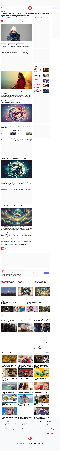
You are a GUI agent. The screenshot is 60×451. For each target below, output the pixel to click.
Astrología (11, 244)
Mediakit (49, 428)
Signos (16, 244)
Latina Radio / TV (40, 424)
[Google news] (29, 443)
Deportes (14, 424)
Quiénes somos (49, 423)
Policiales (6, 428)
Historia (23, 425)
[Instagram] (18, 443)
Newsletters (49, 433)
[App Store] (33, 443)
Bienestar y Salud (15, 423)
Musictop (39, 428)
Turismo (23, 429)
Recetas (23, 428)
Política (2, 315)
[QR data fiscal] (42, 444)
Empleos (48, 432)
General (14, 425)
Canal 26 (39, 423)
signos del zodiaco (4, 53)
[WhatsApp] (26, 443)
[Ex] (20, 443)
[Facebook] (17, 443)
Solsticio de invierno (22, 244)
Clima (5, 424)
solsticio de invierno (6, 46)
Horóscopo (3, 11)
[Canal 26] (30, 438)
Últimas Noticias (7, 423)
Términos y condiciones (50, 425)
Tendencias (15, 429)
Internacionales (38, 315)
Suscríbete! (46, 272)
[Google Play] (38, 443)
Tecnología (6, 429)
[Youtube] (21, 443)
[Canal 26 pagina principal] (30, 9)
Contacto (48, 424)
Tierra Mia (39, 425)
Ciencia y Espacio (24, 423)
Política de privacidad (36, 446)
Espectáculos (6, 425)
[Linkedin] (23, 443)
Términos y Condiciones (28, 446)
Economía (20, 315)
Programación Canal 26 (50, 429)
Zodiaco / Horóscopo (4, 244)
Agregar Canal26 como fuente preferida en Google (27, 21)
